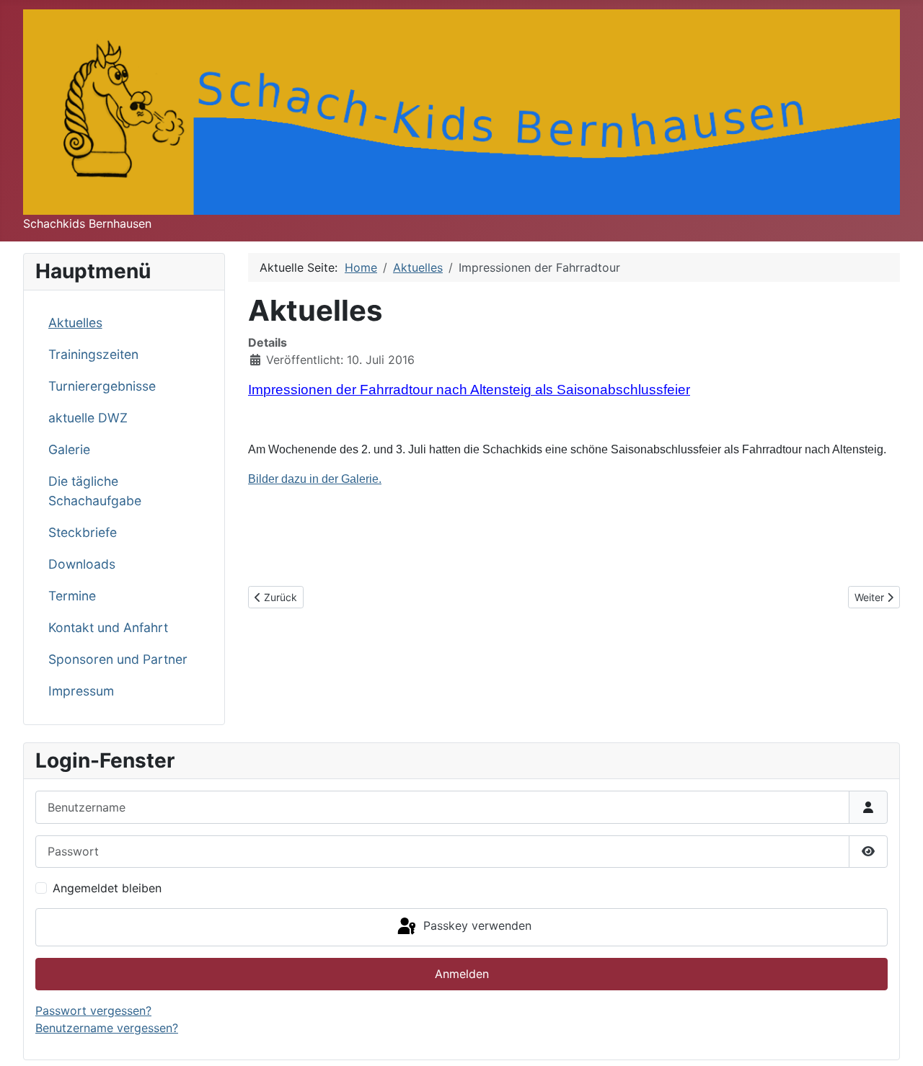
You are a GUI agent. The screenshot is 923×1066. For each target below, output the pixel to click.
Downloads (81, 564)
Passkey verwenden (475, 926)
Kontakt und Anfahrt (108, 627)
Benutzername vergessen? (106, 1028)
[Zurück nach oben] (897, 1039)
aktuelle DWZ (88, 417)
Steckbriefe (82, 532)
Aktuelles (75, 322)
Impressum (81, 690)
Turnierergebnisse (102, 386)
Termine (72, 595)
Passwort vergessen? (93, 1010)
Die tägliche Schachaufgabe (94, 490)
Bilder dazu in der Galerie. (314, 479)
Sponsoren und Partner (117, 659)
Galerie (69, 449)
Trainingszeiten (93, 354)
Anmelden (462, 974)
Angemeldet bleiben (107, 888)
